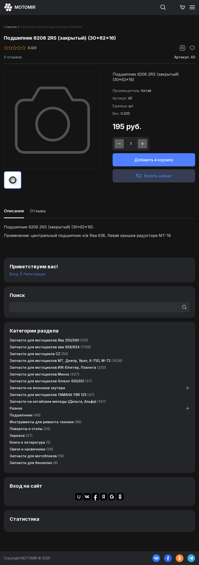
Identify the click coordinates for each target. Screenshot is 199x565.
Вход (14, 274)
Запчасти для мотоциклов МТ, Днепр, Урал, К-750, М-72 (66, 361)
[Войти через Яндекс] (103, 496)
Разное (16, 408)
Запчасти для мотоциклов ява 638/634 (50, 347)
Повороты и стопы (30, 429)
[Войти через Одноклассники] (120, 496)
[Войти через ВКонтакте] (87, 496)
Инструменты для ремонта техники (46, 422)
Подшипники (25, 415)
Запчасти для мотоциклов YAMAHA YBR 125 (52, 395)
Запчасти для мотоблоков (37, 456)
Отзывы (38, 210)
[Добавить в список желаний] (192, 48)
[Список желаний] (173, 7)
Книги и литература (30, 442)
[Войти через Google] (112, 496)
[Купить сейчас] (154, 175)
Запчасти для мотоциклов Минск (44, 374)
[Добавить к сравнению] (182, 48)
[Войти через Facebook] (95, 496)
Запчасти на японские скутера (37, 388)
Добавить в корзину (153, 159)
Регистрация (34, 274)
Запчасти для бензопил (34, 463)
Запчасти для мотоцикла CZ (39, 354)
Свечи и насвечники (31, 449)
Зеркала (21, 435)
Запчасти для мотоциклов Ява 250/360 (49, 340)
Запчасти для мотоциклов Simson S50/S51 (51, 381)
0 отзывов (13, 57)
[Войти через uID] (79, 496)
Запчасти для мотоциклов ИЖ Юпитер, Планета (58, 367)
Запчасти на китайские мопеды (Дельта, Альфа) (58, 401)
